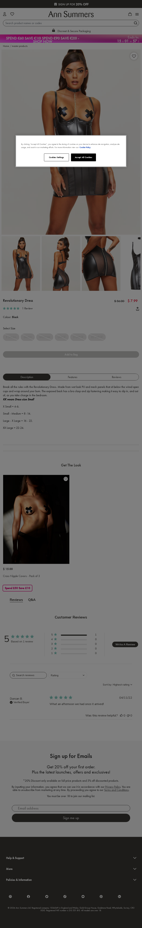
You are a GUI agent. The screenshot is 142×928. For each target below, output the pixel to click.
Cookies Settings (56, 157)
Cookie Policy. (85, 147)
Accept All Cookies (83, 157)
